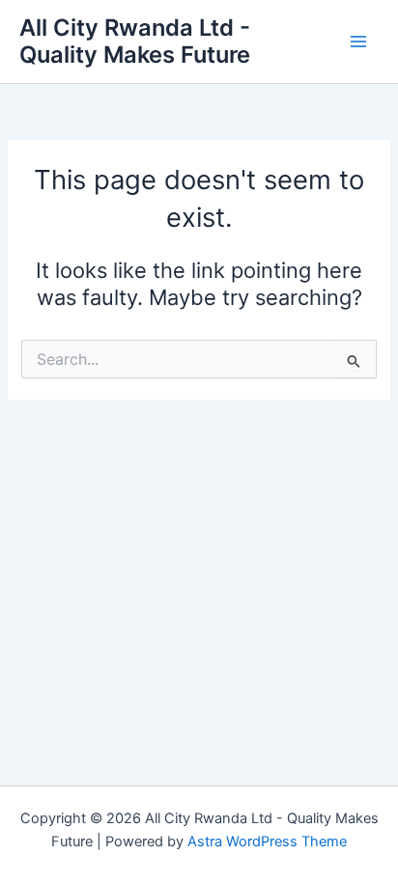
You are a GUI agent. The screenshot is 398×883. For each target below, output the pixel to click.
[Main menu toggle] (358, 41)
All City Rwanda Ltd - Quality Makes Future (134, 41)
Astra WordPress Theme (267, 841)
